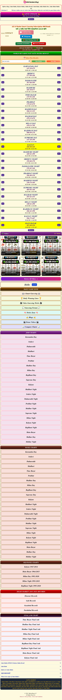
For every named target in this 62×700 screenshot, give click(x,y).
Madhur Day (31, 365)
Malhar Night (31, 441)
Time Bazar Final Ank (31, 619)
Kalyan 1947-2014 (31, 566)
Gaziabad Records (31, 605)
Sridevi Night (31, 394)
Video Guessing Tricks (31, 303)
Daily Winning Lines (31, 298)
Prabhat (31, 360)
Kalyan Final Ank (31, 657)
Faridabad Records (31, 610)
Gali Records (31, 600)
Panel (59, 68)
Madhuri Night (31, 389)
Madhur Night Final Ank (31, 629)
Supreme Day (31, 380)
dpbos (26, 682)
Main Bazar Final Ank (31, 653)
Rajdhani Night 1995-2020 (31, 586)
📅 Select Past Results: (31, 58)
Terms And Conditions (37, 696)
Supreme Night (31, 413)
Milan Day (31, 370)
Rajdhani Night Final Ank (31, 648)
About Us (22, 696)
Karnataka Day (31, 337)
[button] (31, 289)
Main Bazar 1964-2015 (31, 571)
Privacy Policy (28, 696)
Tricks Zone (31, 312)
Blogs (31, 317)
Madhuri (31, 351)
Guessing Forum (31, 307)
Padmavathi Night (31, 399)
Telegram (27, 36)
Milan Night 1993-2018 (31, 581)
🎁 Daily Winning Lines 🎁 (30, 40)
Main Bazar (31, 432)
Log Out (34, 284)
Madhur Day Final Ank (31, 624)
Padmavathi (31, 346)
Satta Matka (47, 688)
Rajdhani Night (31, 427)
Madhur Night (31, 408)
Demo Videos (31, 322)
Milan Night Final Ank (31, 638)
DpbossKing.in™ (33, 693)
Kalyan (31, 384)
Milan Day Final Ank (31, 634)
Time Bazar (31, 356)
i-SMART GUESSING (23, 43)
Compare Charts (31, 326)
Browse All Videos (31, 279)
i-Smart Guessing (31, 293)
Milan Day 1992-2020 (31, 576)
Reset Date (53, 61)
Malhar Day (31, 437)
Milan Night (31, 418)
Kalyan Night (31, 422)
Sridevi (31, 341)
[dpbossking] (31, 2)
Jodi (3, 68)
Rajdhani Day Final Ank (31, 643)
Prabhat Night (31, 403)
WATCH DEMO (39, 43)
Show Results (38, 61)
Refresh (32, 19)
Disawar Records (31, 596)
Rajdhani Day (31, 375)
